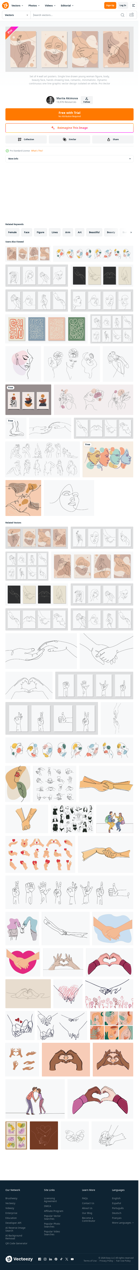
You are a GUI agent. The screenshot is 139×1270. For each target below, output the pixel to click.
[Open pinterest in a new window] (56, 1261)
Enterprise (11, 1212)
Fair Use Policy (123, 1262)
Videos (49, 5)
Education (11, 1217)
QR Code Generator (11, 1244)
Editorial (66, 5)
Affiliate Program (53, 1210)
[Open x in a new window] (66, 1261)
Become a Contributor (87, 1218)
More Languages (119, 1222)
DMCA (46, 1205)
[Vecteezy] (5, 5)
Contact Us (87, 1202)
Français (114, 1217)
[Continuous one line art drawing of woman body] (15, 427)
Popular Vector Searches (51, 1216)
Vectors (16, 5)
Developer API (13, 1222)
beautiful (94, 231)
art (80, 231)
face (26, 231)
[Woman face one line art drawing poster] (108, 458)
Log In (123, 5)
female (12, 231)
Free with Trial (69, 114)
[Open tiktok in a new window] (61, 1261)
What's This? (37, 150)
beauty (111, 231)
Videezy (9, 1207)
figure (40, 231)
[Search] (123, 15)
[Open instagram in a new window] (45, 1261)
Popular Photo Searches (51, 1224)
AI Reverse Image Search (15, 1228)
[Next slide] (125, 231)
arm (67, 231)
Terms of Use (90, 1262)
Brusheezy (11, 1197)
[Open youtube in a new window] (72, 1261)
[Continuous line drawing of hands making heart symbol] (63, 961)
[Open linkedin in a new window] (50, 1261)
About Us (86, 1207)
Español (114, 1202)
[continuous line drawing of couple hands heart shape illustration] (28, 992)
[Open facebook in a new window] (39, 1261)
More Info (13, 157)
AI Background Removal (13, 1236)
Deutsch (114, 1212)
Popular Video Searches (51, 1232)
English (114, 1197)
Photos (32, 5)
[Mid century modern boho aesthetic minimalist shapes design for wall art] (28, 399)
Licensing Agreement (49, 1199)
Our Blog (86, 1212)
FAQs (83, 1197)
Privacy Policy (107, 1262)
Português (115, 1207)
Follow (86, 101)
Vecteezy (10, 1202)
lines (55, 231)
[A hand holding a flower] (112, 1135)
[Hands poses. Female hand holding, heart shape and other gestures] (22, 1059)
